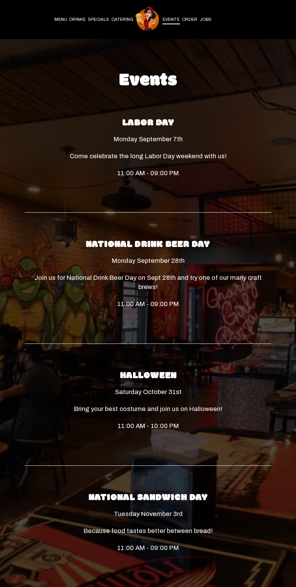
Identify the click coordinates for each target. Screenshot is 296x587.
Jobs (206, 19)
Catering (122, 19)
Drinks (77, 19)
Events (171, 19)
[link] (148, 19)
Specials (98, 19)
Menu (60, 19)
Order (189, 19)
